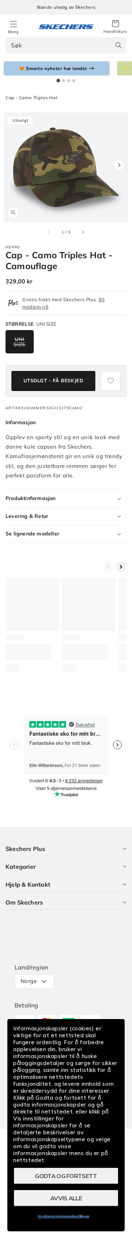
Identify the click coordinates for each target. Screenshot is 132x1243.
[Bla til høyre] (83, 232)
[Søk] (118, 45)
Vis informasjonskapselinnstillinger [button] (63, 1216)
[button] (115, 27)
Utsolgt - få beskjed (53, 380)
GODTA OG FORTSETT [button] (66, 1176)
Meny (13, 31)
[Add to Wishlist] (110, 381)
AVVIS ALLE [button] (66, 1198)
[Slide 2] (63, 80)
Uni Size (20, 342)
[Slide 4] (73, 80)
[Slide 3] (68, 80)
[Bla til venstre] (49, 232)
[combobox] (66, 45)
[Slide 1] (58, 80)
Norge (29, 980)
